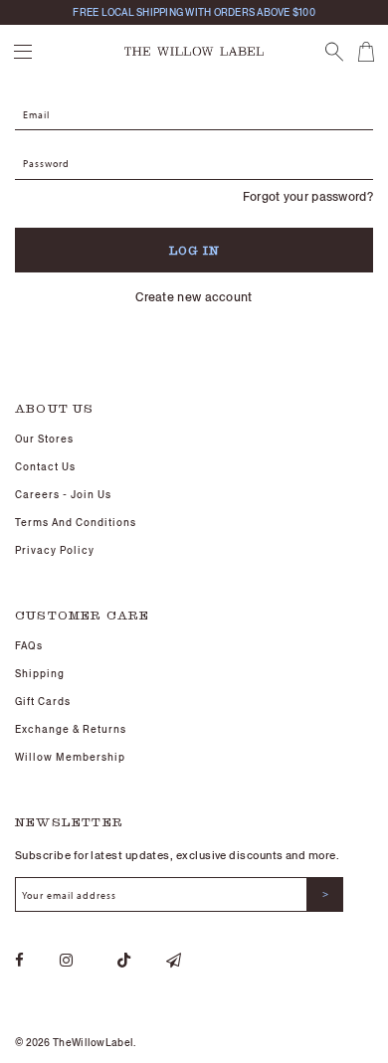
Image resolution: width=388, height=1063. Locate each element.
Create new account (193, 296)
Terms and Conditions (75, 522)
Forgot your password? (308, 196)
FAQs (29, 645)
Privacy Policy (55, 550)
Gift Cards (43, 701)
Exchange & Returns (70, 729)
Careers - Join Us (63, 494)
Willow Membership (70, 757)
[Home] (194, 49)
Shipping (40, 673)
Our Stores (44, 439)
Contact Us (45, 466)
